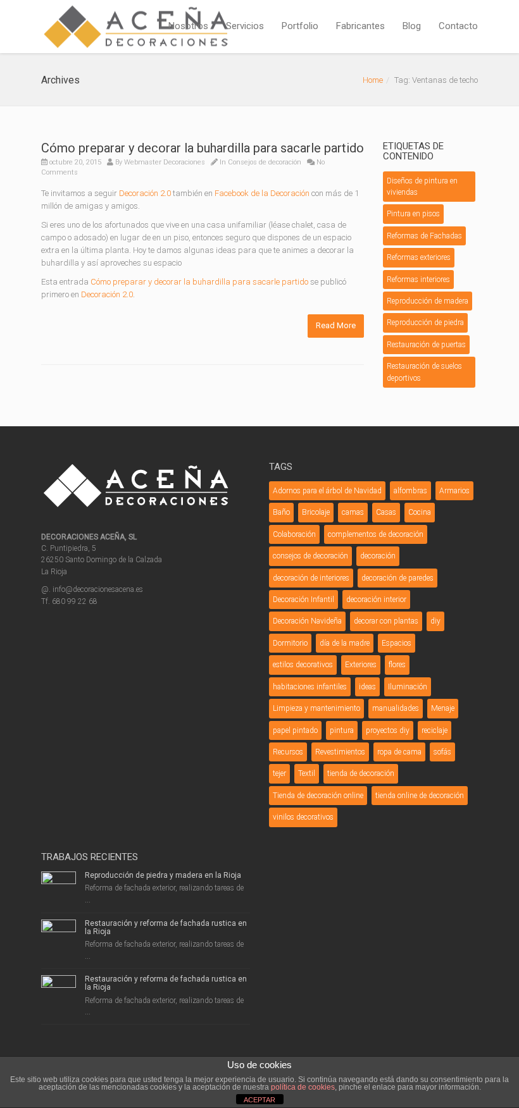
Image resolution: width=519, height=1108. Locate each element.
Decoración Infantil (303, 599)
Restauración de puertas (426, 344)
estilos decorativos (303, 664)
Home (373, 80)
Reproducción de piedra (425, 322)
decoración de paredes (397, 578)
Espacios (396, 643)
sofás (442, 752)
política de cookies (303, 1087)
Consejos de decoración (264, 162)
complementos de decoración (375, 534)
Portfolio (300, 26)
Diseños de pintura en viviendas (422, 186)
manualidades (395, 708)
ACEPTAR (259, 1100)
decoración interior (376, 599)
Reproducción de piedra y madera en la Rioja (163, 875)
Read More (336, 325)
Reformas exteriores (419, 257)
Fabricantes (360, 26)
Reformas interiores (418, 279)
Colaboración (294, 534)
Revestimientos (340, 752)
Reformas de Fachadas (424, 235)
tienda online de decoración (419, 795)
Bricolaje (316, 512)
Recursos (288, 752)
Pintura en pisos (413, 213)
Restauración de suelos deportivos (424, 372)
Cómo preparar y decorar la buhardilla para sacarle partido (202, 148)
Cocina (419, 512)
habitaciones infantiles (310, 686)
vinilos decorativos (303, 817)
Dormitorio (290, 643)
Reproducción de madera (427, 301)
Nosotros (188, 26)
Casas (386, 512)
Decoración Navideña (307, 621)
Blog (412, 26)
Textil (306, 773)
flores (397, 664)
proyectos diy (388, 730)
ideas (367, 686)
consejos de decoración (310, 555)
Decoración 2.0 (145, 193)
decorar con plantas (386, 621)
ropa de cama (399, 752)
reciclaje (434, 730)
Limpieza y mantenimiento (316, 708)
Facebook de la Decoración (262, 193)
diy (435, 621)
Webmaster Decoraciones (164, 162)
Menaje (442, 708)
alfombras (410, 490)
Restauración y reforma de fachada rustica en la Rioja (166, 927)
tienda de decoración (360, 773)
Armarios (454, 490)
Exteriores (361, 664)
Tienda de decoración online (318, 795)
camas (353, 512)
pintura (342, 730)
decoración (378, 555)
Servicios (245, 26)
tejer (279, 773)
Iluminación (407, 686)
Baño (281, 512)
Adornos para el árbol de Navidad (327, 490)
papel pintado (295, 730)
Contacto (458, 26)
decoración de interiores (311, 578)
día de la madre (345, 643)
